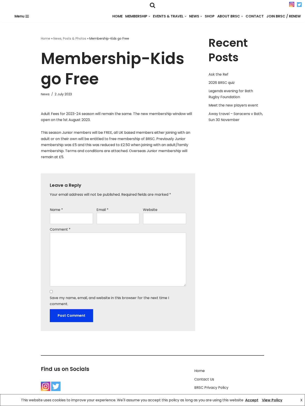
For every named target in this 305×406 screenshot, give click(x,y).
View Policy (272, 400)
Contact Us (204, 379)
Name (56, 209)
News (45, 94)
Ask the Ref (218, 74)
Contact (255, 16)
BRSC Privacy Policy (211, 387)
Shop (210, 16)
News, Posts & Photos (69, 38)
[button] (149, 16)
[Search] (152, 5)
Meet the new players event (233, 105)
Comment (60, 229)
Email (102, 209)
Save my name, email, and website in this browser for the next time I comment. (109, 300)
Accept (251, 400)
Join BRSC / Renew (283, 16)
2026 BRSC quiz (222, 82)
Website (150, 209)
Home (117, 16)
